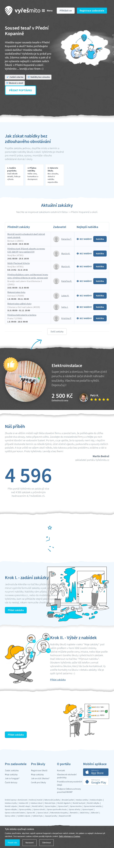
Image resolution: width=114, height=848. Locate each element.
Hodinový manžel (35, 800)
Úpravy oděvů (10, 816)
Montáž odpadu (11, 806)
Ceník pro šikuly (38, 782)
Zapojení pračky (51, 816)
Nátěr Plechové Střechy (18, 263)
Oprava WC (31, 812)
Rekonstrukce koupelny (59, 812)
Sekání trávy (84, 812)
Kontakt (61, 770)
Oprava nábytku (11, 809)
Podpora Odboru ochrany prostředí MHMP (69, 790)
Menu (50, 10)
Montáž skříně (37, 806)
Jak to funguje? (12, 778)
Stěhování (95, 812)
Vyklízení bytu (37, 816)
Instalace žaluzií (37, 803)
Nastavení (29, 843)
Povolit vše (12, 843)
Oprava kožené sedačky (93, 806)
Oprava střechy (74, 809)
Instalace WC (24, 803)
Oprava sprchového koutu (57, 809)
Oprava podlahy (25, 809)
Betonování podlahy (52, 800)
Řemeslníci (74, 812)
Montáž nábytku (93, 803)
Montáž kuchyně (79, 803)
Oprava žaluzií (42, 812)
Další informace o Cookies (69, 836)
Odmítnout (46, 843)
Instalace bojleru (96, 800)
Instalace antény (82, 800)
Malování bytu (50, 803)
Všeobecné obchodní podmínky (66, 776)
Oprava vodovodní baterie (15, 812)
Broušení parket (68, 800)
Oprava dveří (63, 806)
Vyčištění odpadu (23, 816)
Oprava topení (87, 809)
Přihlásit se (66, 10)
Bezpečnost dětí (65, 816)
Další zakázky (57, 331)
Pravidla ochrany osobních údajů (69, 783)
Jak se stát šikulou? (40, 778)
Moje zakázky (11, 774)
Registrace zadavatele (92, 10)
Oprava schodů (39, 809)
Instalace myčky (11, 803)
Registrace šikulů (39, 770)
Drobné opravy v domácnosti (16, 800)
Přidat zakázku (16, 610)
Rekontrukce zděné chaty (19, 303)
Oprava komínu (76, 806)
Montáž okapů (24, 806)
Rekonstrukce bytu (16, 292)
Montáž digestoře (64, 803)
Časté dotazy (11, 782)
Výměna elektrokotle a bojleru (21, 315)
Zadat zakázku (12, 770)
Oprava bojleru (50, 806)
